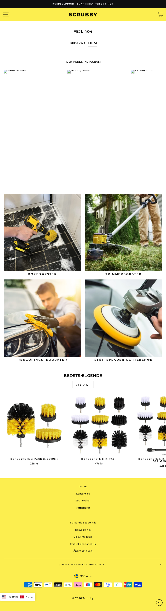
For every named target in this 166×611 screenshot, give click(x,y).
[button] (17, 597)
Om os (83, 486)
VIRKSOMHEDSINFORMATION (82, 564)
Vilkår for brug (83, 536)
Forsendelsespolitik (83, 522)
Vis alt (83, 384)
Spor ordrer (83, 500)
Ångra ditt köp (83, 550)
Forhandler (83, 507)
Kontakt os (83, 493)
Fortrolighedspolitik (83, 544)
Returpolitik (83, 529)
